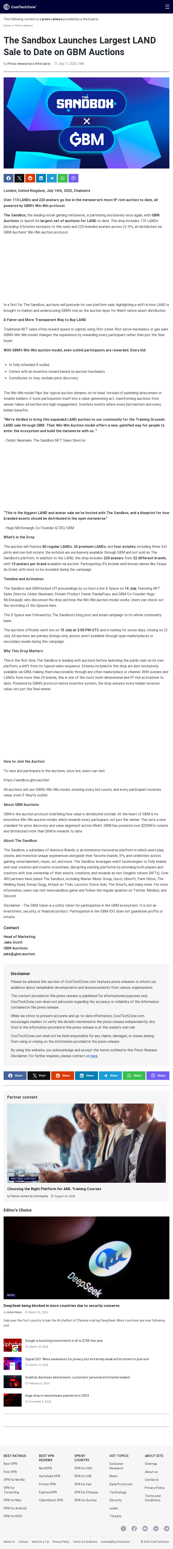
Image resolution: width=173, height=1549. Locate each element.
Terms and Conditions (153, 1498)
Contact (23, 1541)
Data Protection (121, 1484)
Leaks (113, 1508)
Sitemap (151, 1464)
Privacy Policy (155, 1488)
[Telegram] (166, 1529)
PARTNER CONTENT (24, 1178)
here (94, 1056)
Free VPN (10, 1472)
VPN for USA (83, 1468)
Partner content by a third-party (29, 1196)
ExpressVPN (48, 1492)
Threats (115, 1516)
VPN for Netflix (14, 1480)
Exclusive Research (116, 1466)
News (113, 1476)
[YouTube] (145, 1529)
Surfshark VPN (49, 1476)
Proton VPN (47, 1484)
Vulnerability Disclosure (115, 1541)
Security (115, 1500)
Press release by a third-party (29, 63)
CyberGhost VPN (51, 1500)
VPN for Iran (82, 1484)
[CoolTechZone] (20, 7)
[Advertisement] (86, 266)
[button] (9, 178)
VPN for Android (15, 1508)
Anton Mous (14, 1312)
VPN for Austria (85, 1500)
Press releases (24, 25)
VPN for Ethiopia (86, 1492)
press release (52, 19)
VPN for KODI (13, 1516)
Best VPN (10, 1464)
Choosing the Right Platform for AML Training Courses (54, 1189)
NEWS (11, 1295)
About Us (9, 1541)
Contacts (152, 1480)
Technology (117, 1492)
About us (151, 1472)
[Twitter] (123, 1529)
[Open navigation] (167, 7)
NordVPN (45, 1468)
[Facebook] (134, 1529)
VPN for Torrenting (11, 1490)
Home (7, 25)
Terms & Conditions (85, 1541)
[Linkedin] (156, 1529)
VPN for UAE (83, 1476)
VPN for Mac (13, 1500)
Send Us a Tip (40, 1541)
